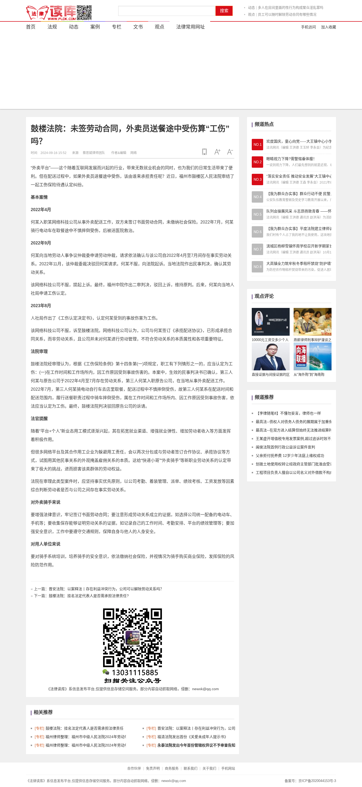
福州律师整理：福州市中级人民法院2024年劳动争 (87, 737)
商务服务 (172, 768)
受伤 (115, 176)
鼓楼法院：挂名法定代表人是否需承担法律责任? (89, 596)
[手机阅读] (204, 152)
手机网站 (228, 768)
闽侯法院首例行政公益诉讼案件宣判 (285, 447)
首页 (31, 27)
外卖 (36, 168)
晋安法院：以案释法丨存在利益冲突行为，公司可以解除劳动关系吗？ (106, 589)
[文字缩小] (230, 152)
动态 (251, 7)
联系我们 (190, 768)
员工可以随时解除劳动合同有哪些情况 (287, 14)
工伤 (43, 185)
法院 (217, 176)
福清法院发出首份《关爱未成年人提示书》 (192, 737)
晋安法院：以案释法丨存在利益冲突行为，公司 (196, 728)
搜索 (224, 10)
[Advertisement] (181, 72)
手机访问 (308, 27)
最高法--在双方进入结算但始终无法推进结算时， (296, 430)
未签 (128, 222)
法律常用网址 (190, 27)
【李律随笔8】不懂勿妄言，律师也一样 (288, 413)
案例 (95, 27)
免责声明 (153, 768)
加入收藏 (328, 27)
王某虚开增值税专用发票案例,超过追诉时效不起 (295, 438)
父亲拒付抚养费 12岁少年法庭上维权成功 (290, 455)
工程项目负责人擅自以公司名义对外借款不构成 (295, 472)
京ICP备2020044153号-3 (317, 781)
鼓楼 (196, 176)
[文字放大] (217, 152)
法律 (47, 514)
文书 (138, 27)
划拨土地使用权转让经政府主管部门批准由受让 (295, 464)
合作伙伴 (134, 768)
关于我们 (209, 768)
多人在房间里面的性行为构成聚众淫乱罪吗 (290, 7)
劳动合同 (153, 222)
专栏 (116, 27)
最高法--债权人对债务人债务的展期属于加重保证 (296, 422)
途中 (107, 176)
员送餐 (96, 176)
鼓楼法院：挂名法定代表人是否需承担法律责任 (84, 728)
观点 (251, 14)
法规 (52, 27)
